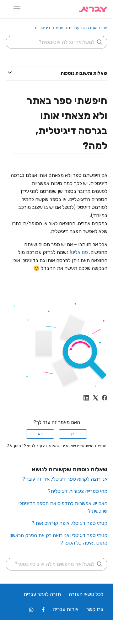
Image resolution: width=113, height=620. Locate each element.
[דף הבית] (93, 9)
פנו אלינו (79, 252)
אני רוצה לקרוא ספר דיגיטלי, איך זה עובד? (64, 479)
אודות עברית (65, 609)
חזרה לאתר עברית (42, 594)
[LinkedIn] (86, 397)
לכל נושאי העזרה (86, 594)
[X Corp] (95, 397)
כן (72, 434)
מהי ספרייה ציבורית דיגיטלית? (77, 491)
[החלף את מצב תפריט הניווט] (17, 9)
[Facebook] (104, 397)
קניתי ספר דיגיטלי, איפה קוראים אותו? (69, 523)
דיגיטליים (42, 27)
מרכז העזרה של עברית (88, 27)
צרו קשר (94, 609)
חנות (59, 27)
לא (40, 434)
